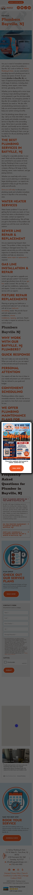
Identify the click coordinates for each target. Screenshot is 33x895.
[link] (16, 468)
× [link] (31, 422)
